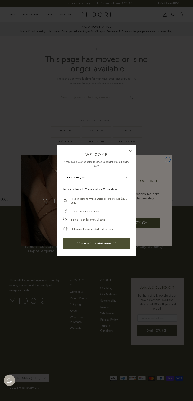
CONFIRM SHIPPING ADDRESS (96, 243)
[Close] (130, 151)
